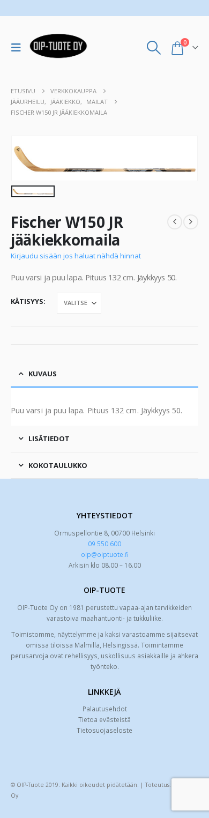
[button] (19, 48)
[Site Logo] (58, 48)
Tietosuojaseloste (104, 730)
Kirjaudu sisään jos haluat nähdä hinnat (76, 256)
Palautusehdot (105, 708)
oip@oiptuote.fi (105, 554)
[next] (190, 221)
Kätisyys (27, 301)
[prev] (174, 221)
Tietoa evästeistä (104, 719)
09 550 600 (104, 543)
